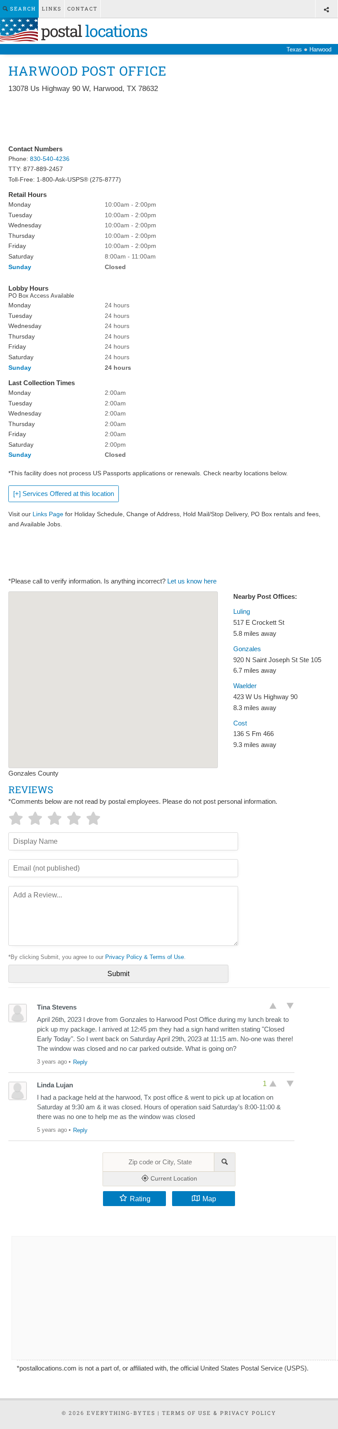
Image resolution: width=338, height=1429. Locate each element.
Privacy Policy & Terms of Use (144, 957)
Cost (240, 723)
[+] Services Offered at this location (63, 493)
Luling (241, 611)
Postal (92, 30)
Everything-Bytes (121, 1412)
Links (52, 8)
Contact (82, 8)
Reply (80, 1062)
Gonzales (247, 649)
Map (209, 1199)
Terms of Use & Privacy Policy (219, 1412)
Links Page (48, 514)
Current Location (173, 1178)
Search (22, 8)
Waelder (245, 685)
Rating (140, 1199)
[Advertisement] (168, 119)
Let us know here (192, 581)
